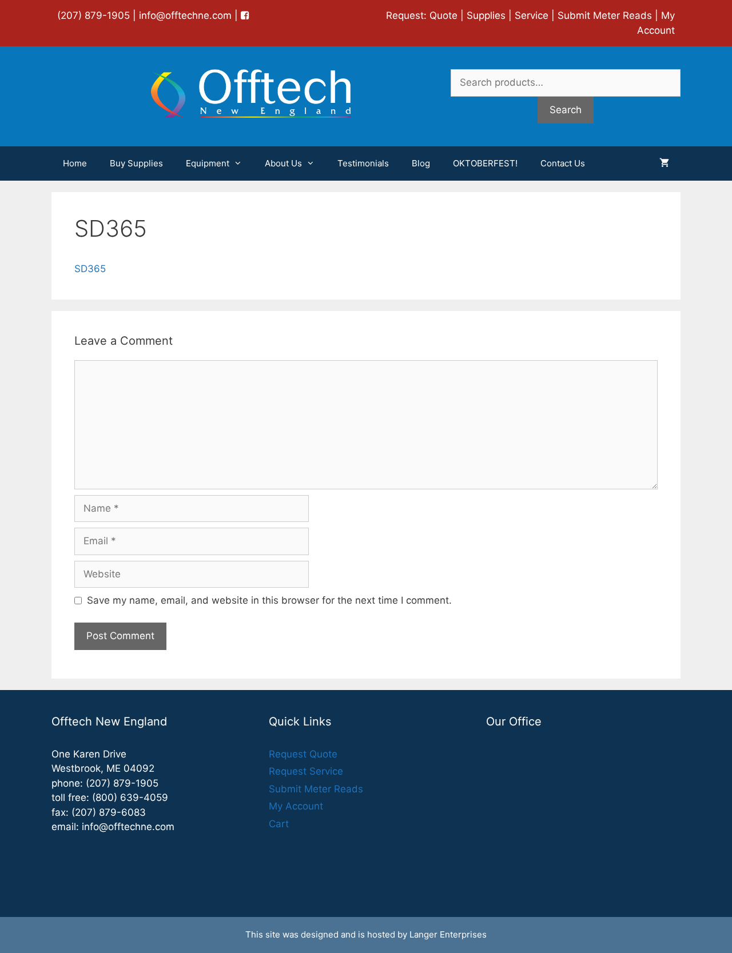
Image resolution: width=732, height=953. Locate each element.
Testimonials (363, 163)
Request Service (306, 771)
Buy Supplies (136, 163)
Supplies (486, 15)
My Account (296, 806)
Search (566, 109)
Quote (443, 15)
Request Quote (303, 754)
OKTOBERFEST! (485, 163)
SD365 (90, 268)
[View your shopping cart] (664, 163)
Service (531, 15)
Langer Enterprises (448, 934)
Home (75, 163)
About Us (283, 163)
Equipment (207, 163)
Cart (279, 824)
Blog (421, 163)
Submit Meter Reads (605, 15)
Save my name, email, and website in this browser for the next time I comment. (269, 600)
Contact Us (562, 163)
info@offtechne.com (185, 15)
